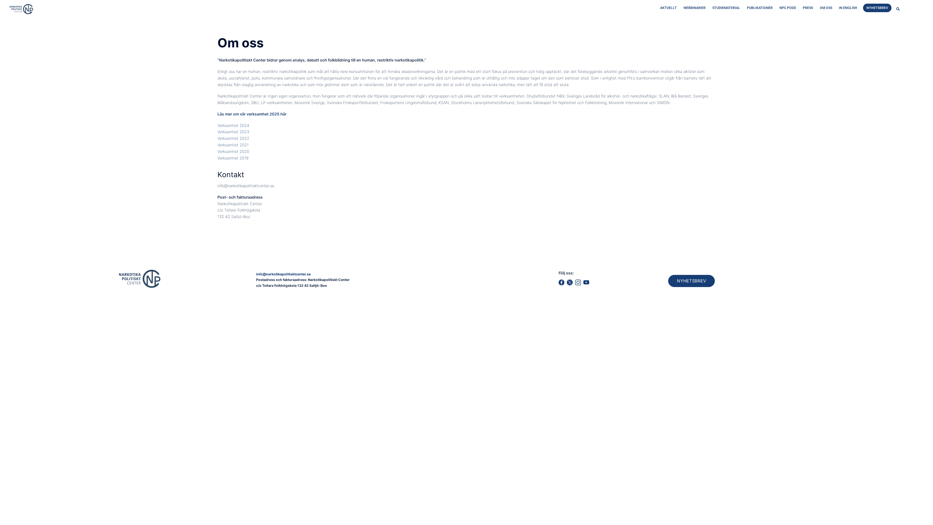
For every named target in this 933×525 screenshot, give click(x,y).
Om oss (826, 8)
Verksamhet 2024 (233, 125)
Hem (49, 28)
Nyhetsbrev (877, 8)
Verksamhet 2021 (233, 144)
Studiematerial (726, 8)
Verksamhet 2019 (233, 158)
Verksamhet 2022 (233, 138)
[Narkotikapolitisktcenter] (21, 8)
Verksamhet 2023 (233, 131)
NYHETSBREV (691, 280)
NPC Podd (787, 8)
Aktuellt (668, 8)
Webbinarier (694, 8)
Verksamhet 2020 (233, 151)
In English (848, 8)
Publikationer (760, 8)
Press (808, 8)
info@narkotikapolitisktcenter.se (283, 274)
